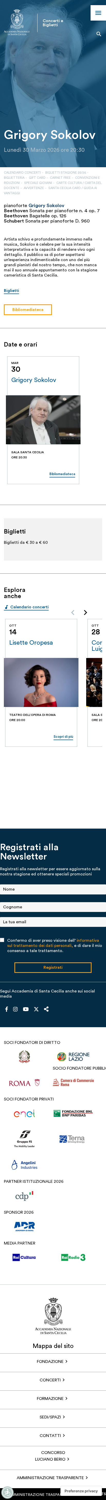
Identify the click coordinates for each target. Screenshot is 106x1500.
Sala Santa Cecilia (27, 452)
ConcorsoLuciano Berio (50, 1456)
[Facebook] (6, 1010)
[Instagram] (15, 1010)
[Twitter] (36, 1010)
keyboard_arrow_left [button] (71, 350)
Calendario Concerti (22, 172)
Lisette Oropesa (31, 643)
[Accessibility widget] (7, 1492)
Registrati (53, 967)
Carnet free (60, 177)
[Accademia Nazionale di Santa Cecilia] (17, 23)
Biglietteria (14, 177)
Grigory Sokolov (33, 380)
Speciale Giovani (38, 182)
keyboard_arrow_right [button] (83, 350)
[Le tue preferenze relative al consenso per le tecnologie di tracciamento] (81, 1491)
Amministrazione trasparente (50, 1478)
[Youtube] (26, 1010)
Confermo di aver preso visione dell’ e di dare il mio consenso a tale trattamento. (54, 945)
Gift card (37, 177)
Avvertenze (34, 188)
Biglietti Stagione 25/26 (65, 172)
